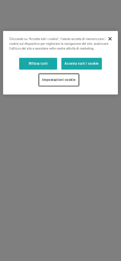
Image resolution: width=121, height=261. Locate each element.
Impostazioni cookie (58, 79)
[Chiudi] (110, 38)
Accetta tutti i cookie (81, 63)
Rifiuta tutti (38, 63)
